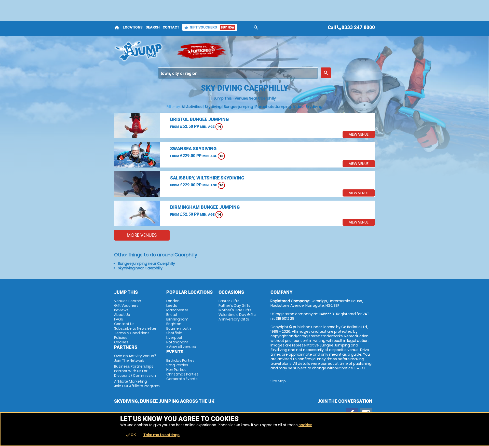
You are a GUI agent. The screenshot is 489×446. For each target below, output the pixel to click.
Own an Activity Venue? (135, 358)
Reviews (121, 310)
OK (130, 435)
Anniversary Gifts (234, 319)
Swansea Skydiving (193, 148)
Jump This (222, 98)
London (173, 300)
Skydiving (213, 106)
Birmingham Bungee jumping (205, 207)
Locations (133, 27)
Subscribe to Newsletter (135, 328)
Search (153, 27)
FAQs (118, 319)
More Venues (142, 235)
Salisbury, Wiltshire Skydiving (207, 177)
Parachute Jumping (273, 106)
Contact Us (124, 323)
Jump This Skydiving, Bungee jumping (142, 51)
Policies (120, 337)
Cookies (121, 342)
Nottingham (177, 342)
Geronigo (201, 51)
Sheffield (174, 333)
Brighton (173, 323)
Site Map (278, 381)
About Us (122, 314)
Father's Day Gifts (234, 305)
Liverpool (174, 337)
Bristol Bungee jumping (199, 119)
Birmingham (177, 319)
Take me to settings (161, 434)
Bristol (171, 314)
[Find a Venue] (238, 73)
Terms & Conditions (132, 333)
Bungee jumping (238, 106)
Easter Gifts (229, 300)
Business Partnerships (135, 371)
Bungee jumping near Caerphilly (146, 263)
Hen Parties (176, 369)
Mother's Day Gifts (235, 310)
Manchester (177, 310)
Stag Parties (177, 365)
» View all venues (181, 346)
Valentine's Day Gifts (237, 314)
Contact (171, 27)
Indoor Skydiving (307, 106)
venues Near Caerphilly (255, 98)
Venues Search (127, 300)
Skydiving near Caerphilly (140, 268)
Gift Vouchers (209, 27)
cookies (305, 424)
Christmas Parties (182, 374)
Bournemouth (178, 328)
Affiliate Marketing (137, 383)
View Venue (359, 134)
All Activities (192, 106)
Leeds (171, 305)
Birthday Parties (180, 360)
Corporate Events (182, 378)
